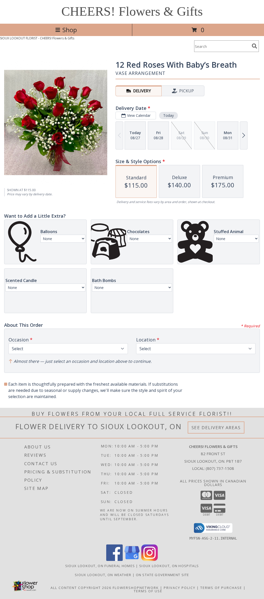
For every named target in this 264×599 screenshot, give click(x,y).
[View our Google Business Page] (132, 559)
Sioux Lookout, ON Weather (103, 574)
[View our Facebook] (114, 559)
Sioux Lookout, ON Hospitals (169, 565)
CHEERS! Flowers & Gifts (132, 11)
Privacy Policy (179, 587)
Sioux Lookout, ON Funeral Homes (100, 565)
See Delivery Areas (216, 427)
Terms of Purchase (221, 587)
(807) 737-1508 (220, 468)
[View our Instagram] (149, 559)
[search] (254, 46)
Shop (69, 29)
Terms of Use (148, 591)
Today (168, 115)
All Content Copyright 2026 (81, 587)
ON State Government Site (162, 574)
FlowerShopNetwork (136, 587)
